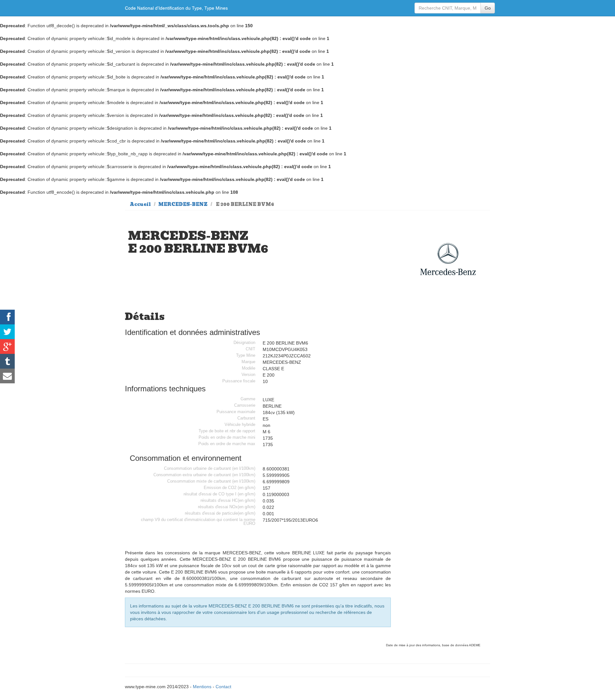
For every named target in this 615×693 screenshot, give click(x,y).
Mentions (202, 686)
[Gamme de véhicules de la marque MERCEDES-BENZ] (448, 259)
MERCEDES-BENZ (183, 204)
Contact (223, 686)
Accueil (140, 204)
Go (488, 8)
